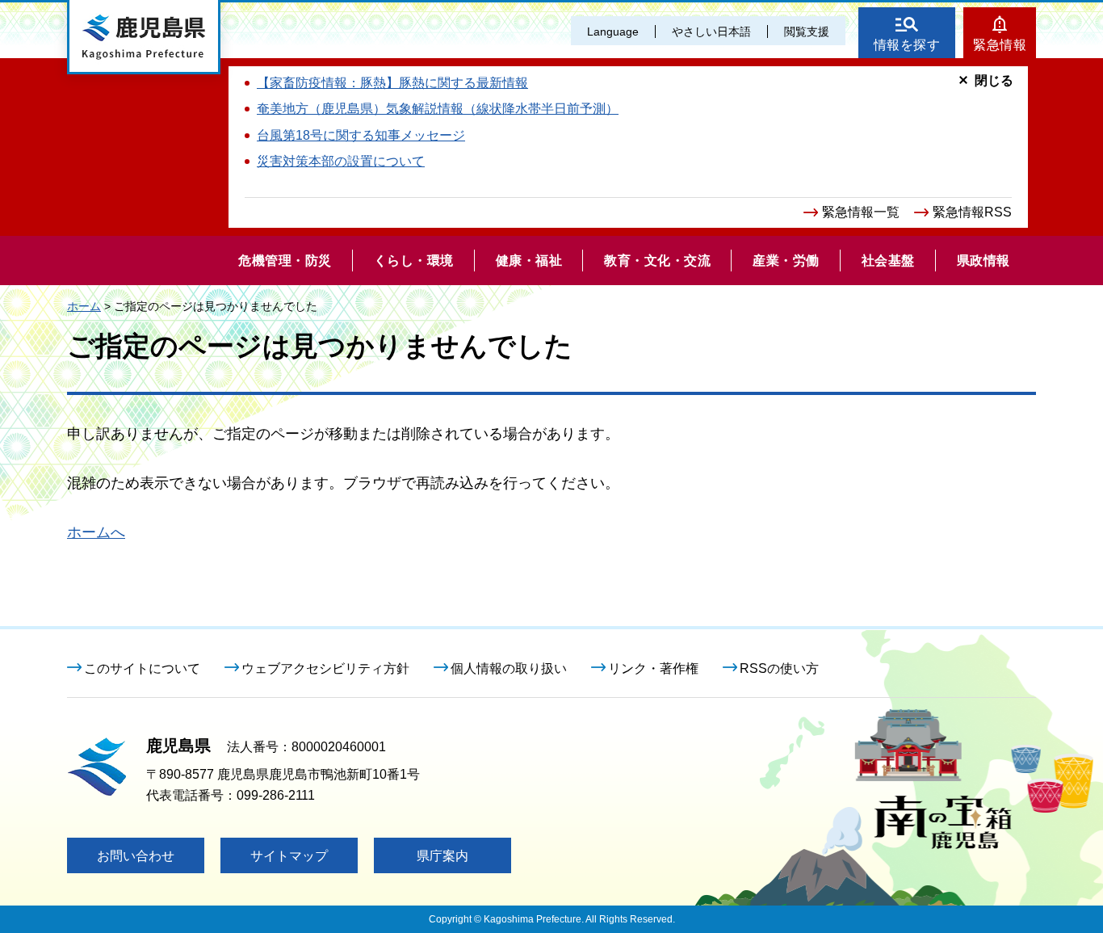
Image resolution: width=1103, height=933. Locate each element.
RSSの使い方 (779, 668)
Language (613, 31)
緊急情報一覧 (861, 212)
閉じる (994, 80)
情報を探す (907, 45)
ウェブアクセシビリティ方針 (325, 668)
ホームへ (96, 532)
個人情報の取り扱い (509, 668)
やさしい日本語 (711, 31)
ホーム (84, 306)
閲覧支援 (806, 31)
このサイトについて (142, 668)
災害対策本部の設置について (341, 161)
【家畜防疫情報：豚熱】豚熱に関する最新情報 (392, 83)
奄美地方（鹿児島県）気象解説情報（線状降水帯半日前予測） (438, 109)
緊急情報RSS (972, 212)
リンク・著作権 (653, 668)
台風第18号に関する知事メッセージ (361, 135)
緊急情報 (999, 45)
